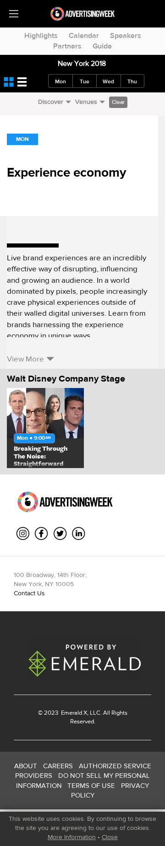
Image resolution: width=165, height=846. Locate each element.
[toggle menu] (14, 14)
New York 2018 (82, 63)
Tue (84, 81)
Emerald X (73, 712)
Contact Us (29, 593)
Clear (118, 102)
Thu (132, 81)
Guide (102, 46)
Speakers (125, 35)
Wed (108, 81)
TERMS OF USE (91, 785)
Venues (86, 101)
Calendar (84, 35)
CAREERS (58, 766)
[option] (45, 428)
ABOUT (25, 766)
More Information (72, 837)
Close (110, 837)
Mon (60, 81)
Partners (67, 46)
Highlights (41, 35)
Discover (50, 101)
